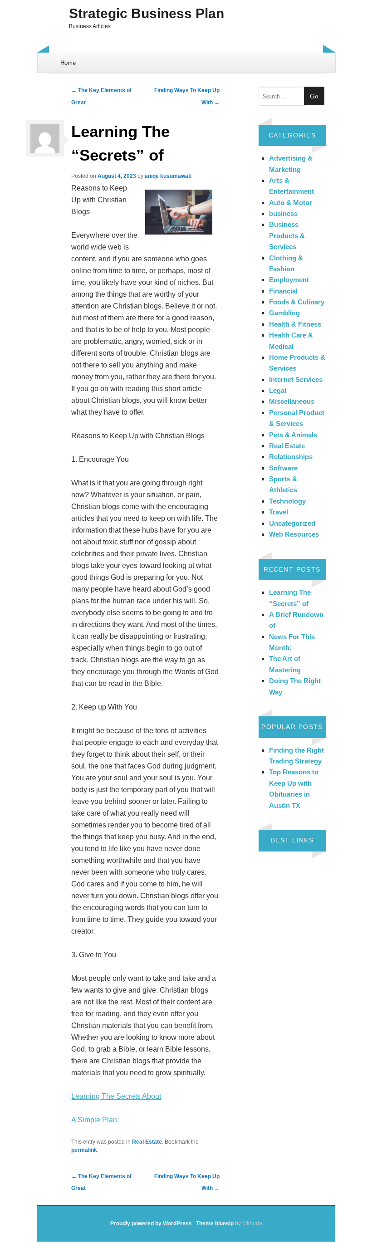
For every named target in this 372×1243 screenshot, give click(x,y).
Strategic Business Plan (146, 13)
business (283, 213)
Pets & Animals (293, 435)
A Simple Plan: (95, 1120)
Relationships (291, 456)
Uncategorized (292, 523)
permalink (84, 1150)
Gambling (284, 313)
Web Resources (294, 534)
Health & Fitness (295, 324)
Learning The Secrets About (116, 1096)
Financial (283, 291)
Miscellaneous (291, 401)
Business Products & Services (287, 235)
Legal (277, 390)
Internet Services (296, 379)
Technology (287, 501)
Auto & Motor (290, 202)
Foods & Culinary (296, 302)
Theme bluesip (215, 1223)
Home (68, 62)
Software (283, 468)
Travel (278, 512)
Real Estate (147, 1142)
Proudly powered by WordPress (151, 1223)
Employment (289, 280)
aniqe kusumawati (168, 176)
